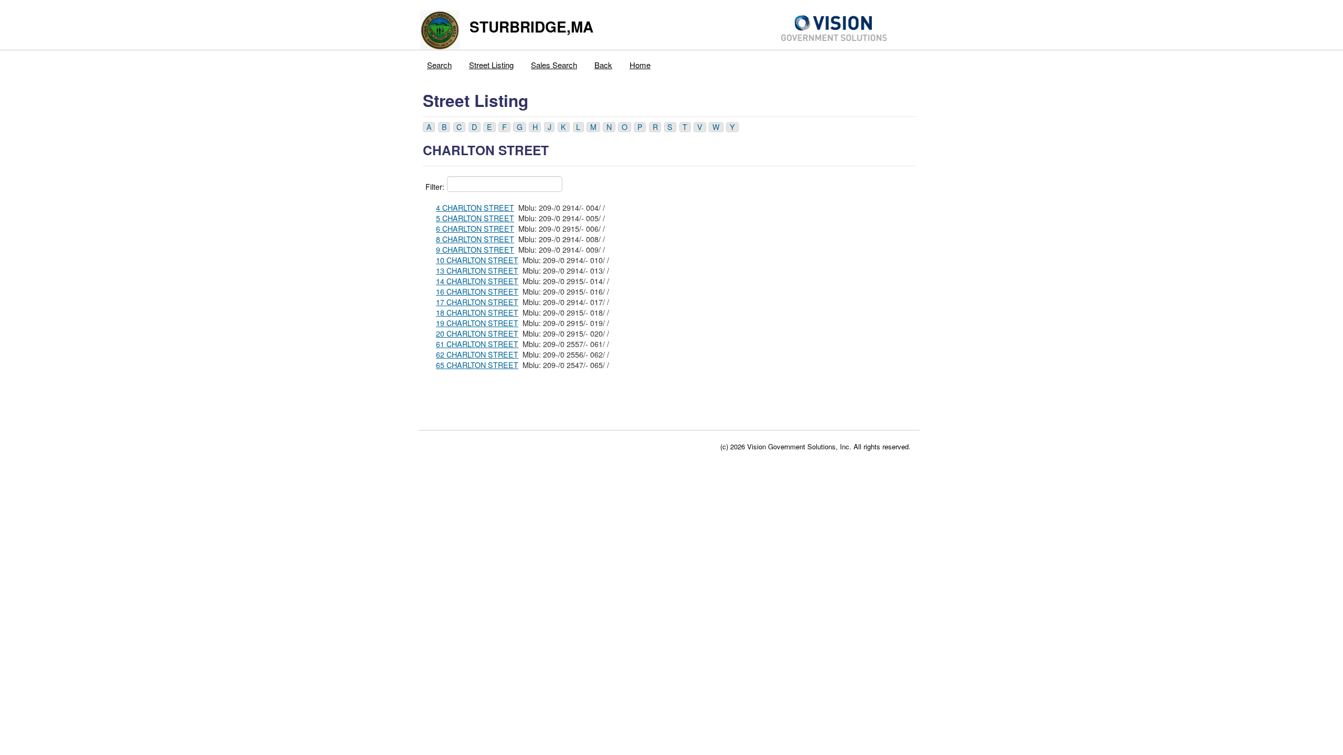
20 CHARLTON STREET (477, 333)
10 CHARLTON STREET (477, 260)
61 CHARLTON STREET (477, 344)
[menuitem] (440, 62)
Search (439, 64)
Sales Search (554, 64)
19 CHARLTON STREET (477, 323)
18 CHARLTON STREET (477, 312)
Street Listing (491, 64)
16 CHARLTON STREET (477, 291)
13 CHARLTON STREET (477, 270)
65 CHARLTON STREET (477, 365)
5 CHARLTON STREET (475, 218)
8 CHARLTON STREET (475, 239)
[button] (429, 127)
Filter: (434, 186)
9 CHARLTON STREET (475, 249)
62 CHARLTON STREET (477, 354)
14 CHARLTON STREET (477, 281)
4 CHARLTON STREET (475, 207)
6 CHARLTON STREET (475, 228)
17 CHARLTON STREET (477, 302)
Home (640, 64)
